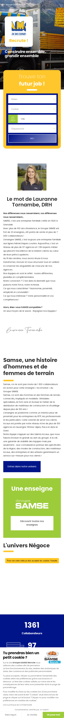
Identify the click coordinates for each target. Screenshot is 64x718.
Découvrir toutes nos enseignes (32, 523)
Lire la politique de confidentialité (17, 705)
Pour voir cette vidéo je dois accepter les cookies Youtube (32, 561)
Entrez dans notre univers (22, 467)
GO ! (32, 138)
